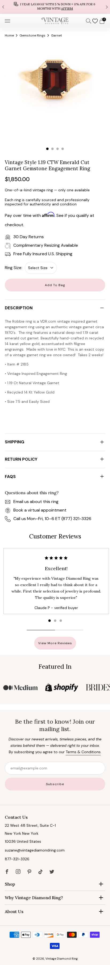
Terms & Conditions (83, 751)
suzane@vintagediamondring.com (35, 850)
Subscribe (55, 784)
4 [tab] (62, 149)
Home (9, 35)
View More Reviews (55, 643)
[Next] (107, 6)
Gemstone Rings (32, 35)
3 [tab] (57, 149)
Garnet (56, 35)
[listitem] (55, 7)
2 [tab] (52, 149)
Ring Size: (13, 267)
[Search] (88, 20)
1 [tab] (47, 149)
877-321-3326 (17, 859)
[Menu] (7, 21)
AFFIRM (67, 8)
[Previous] (3, 6)
